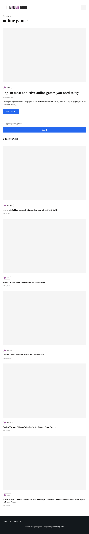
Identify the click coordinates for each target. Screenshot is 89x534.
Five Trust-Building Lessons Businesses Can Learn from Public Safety (30, 210)
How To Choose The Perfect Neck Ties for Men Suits (23, 355)
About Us (17, 521)
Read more (10, 112)
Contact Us (7, 521)
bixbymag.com (58, 527)
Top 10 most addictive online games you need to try (41, 93)
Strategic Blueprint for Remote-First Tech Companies (24, 282)
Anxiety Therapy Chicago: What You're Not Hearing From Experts (29, 427)
